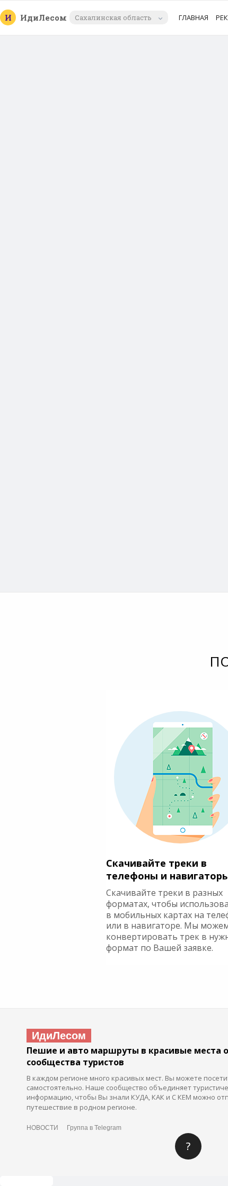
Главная (193, 17)
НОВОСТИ (42, 1127)
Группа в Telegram (94, 1127)
